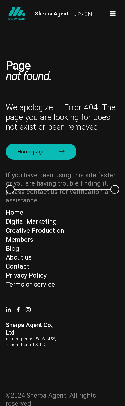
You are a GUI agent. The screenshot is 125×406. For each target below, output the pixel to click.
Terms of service (30, 284)
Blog (12, 248)
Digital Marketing (31, 221)
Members (19, 239)
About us (19, 257)
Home (14, 212)
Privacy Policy (26, 275)
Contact (17, 266)
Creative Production (35, 230)
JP (77, 13)
